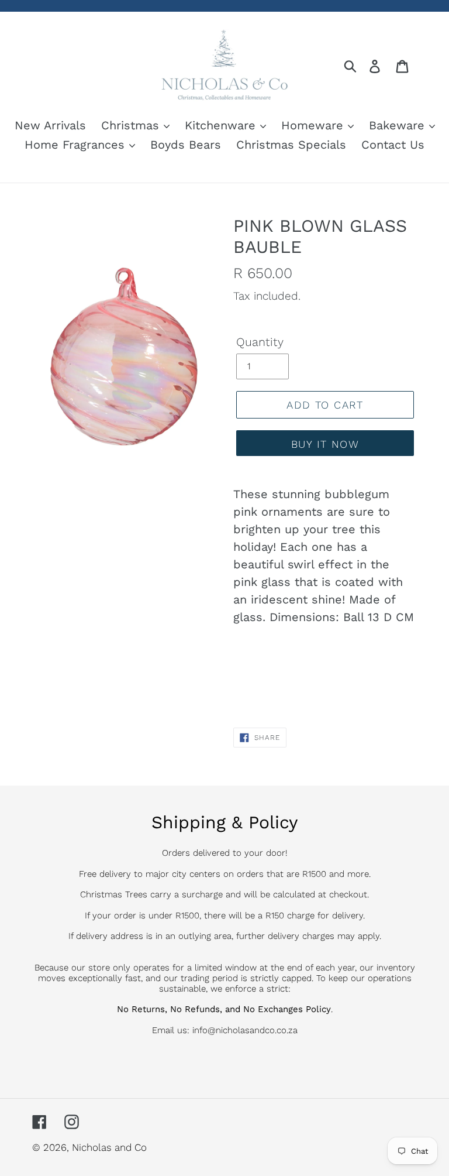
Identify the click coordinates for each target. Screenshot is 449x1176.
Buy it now (325, 444)
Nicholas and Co (109, 1147)
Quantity (260, 342)
